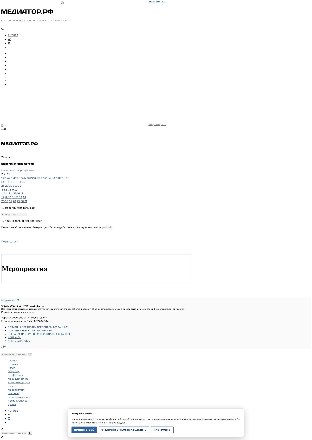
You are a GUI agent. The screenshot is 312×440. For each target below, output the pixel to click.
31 (14, 185)
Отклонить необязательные (123, 429)
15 (15, 193)
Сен (49, 178)
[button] (30, 354)
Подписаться (9, 241)
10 (15, 189)
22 (17, 197)
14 (12, 193)
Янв (3, 178)
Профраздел (16, 65)
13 (8, 193)
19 (6, 197)
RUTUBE (13, 35)
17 (21, 193)
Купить (12, 84)
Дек (66, 178)
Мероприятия (17, 81)
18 (2, 197)
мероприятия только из (20, 207)
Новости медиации (21, 73)
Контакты (14, 337)
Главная (12, 360)
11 (2, 193)
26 (6, 201)
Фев (9, 178)
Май (27, 178)
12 (5, 193)
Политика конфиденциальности (30, 330)
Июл (39, 178)
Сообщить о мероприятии (17, 170)
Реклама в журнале (19, 397)
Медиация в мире (19, 69)
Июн (33, 178)
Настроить (162, 429)
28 (3, 185)
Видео (12, 77)
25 (3, 201)
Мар (15, 178)
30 (11, 185)
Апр (21, 178)
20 (10, 197)
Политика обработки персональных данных (38, 327)
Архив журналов (19, 340)
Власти (13, 57)
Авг (44, 178)
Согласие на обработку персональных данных (39, 334)
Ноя (60, 178)
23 (20, 197)
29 (7, 185)
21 (13, 197)
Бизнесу (13, 53)
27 (10, 201)
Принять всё (84, 429)
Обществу (14, 61)
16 (18, 193)
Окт (55, 178)
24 (24, 197)
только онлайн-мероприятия (23, 220)
